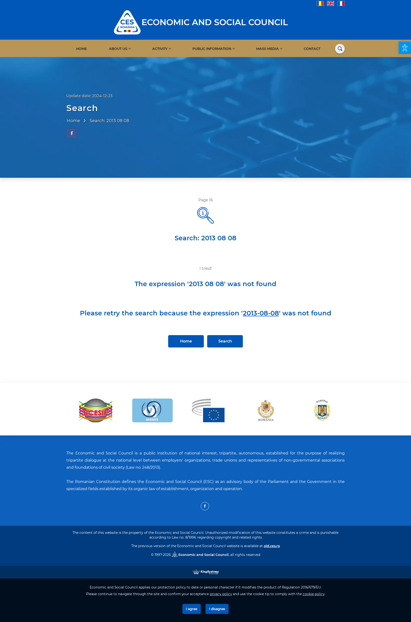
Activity (159, 49)
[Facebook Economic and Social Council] (205, 506)
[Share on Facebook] (71, 133)
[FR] (341, 3)
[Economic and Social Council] (127, 22)
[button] (405, 48)
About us (118, 49)
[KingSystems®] (206, 571)
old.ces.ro (272, 546)
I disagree (217, 609)
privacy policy (221, 594)
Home (81, 49)
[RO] (320, 3)
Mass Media (267, 49)
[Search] (340, 48)
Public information (211, 49)
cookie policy (313, 594)
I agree (191, 609)
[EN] (330, 3)
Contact (312, 49)
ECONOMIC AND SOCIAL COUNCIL (215, 22)
